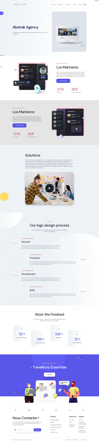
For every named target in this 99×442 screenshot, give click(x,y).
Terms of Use (83, 440)
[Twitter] (29, 410)
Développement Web (55, 427)
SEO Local (52, 430)
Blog (74, 4)
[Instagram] (70, 410)
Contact (80, 4)
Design (52, 422)
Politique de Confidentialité (82, 423)
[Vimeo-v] (83, 410)
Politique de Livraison (72, 425)
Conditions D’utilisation (82, 427)
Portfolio (68, 4)
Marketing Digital (54, 420)
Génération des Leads (56, 425)
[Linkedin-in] (56, 410)
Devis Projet (49, 374)
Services (60, 4)
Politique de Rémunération (82, 431)
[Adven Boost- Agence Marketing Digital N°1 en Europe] (20, 4)
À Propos (53, 4)
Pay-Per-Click (53, 432)
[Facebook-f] (15, 410)
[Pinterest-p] (43, 410)
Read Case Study (63, 80)
